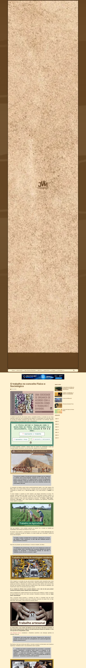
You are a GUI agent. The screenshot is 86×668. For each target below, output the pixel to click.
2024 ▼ (57, 424)
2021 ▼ (57, 432)
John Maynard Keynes (15, 632)
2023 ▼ (57, 427)
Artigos (53, 370)
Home (13, 370)
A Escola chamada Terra (68, 404)
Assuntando (20, 370)
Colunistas (60, 370)
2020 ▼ (57, 435)
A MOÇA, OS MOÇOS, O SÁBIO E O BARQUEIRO (68, 393)
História (40, 370)
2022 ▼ (57, 429)
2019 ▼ (57, 437)
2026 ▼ (57, 418)
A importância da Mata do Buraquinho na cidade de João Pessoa (68, 388)
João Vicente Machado (30, 370)
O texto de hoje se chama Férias (68, 410)
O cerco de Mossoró (67, 398)
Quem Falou (47, 370)
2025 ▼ (57, 421)
